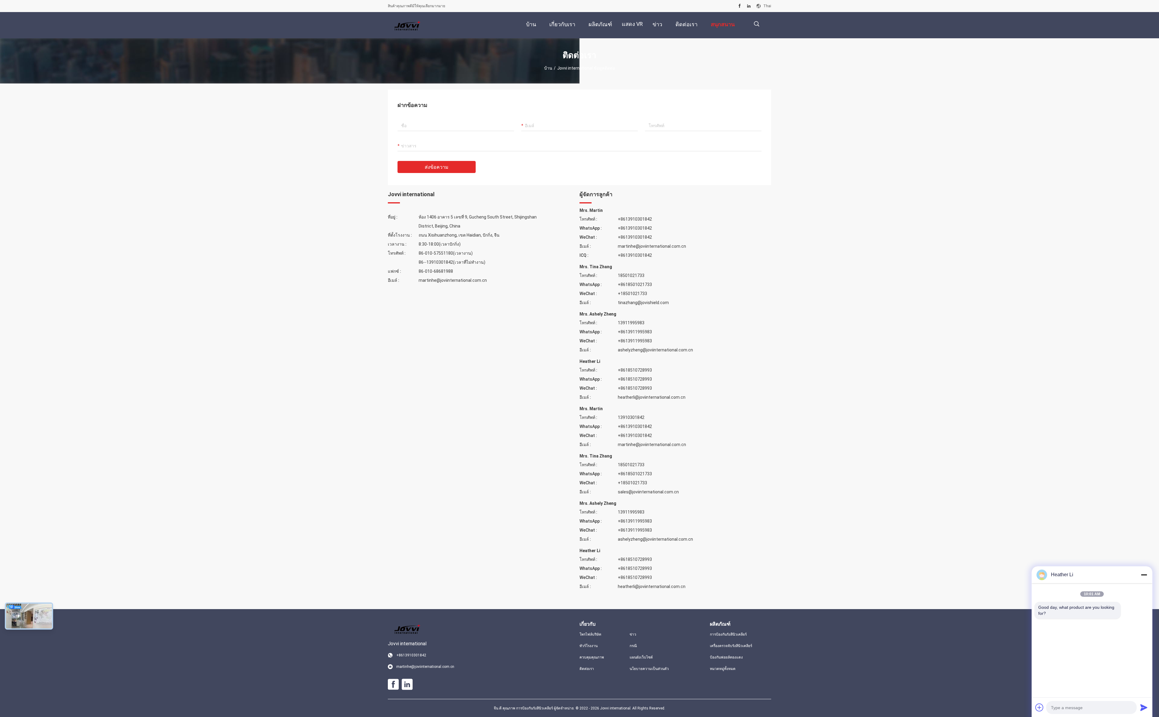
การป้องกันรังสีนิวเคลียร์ (728, 634)
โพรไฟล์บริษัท (590, 634)
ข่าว (633, 634)
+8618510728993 (635, 370)
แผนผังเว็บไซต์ (641, 657)
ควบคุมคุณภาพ (592, 657)
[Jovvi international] (407, 25)
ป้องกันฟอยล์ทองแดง (726, 657)
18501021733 (631, 275)
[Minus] (1144, 574)
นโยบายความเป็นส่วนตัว (649, 669)
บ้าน (548, 68)
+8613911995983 (635, 331)
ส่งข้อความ (437, 167)
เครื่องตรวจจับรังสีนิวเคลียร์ (731, 646)
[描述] (756, 24)
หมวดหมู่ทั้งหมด (723, 669)
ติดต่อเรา (587, 669)
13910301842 (631, 417)
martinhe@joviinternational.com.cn (453, 280)
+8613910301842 (635, 219)
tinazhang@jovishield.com (643, 302)
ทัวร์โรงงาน (589, 646)
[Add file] (1039, 707)
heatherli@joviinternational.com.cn (651, 397)
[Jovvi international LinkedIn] (748, 6)
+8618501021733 (635, 284)
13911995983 (631, 322)
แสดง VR (632, 24)
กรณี (633, 646)
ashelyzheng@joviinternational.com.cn (655, 349)
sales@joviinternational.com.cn (648, 491)
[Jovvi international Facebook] (740, 6)
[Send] (1144, 707)
